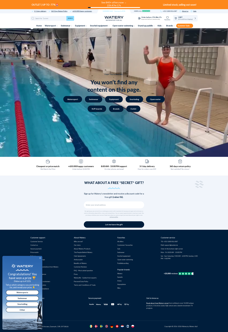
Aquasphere (121, 284)
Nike (118, 288)
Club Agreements (80, 256)
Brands (169, 25)
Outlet (133, 109)
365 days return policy (180, 166)
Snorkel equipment (99, 25)
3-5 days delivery (40, 11)
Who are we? (78, 241)
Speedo (120, 277)
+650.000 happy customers (81, 166)
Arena (119, 281)
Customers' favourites (125, 245)
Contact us (34, 245)
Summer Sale (184, 25)
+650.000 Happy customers (82, 11)
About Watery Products (82, 249)
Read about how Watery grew (157, 303)
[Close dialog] (40, 258)
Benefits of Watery (80, 263)
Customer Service (36, 241)
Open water (155, 99)
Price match (34, 252)
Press (76, 274)
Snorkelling (22, 304)
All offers (120, 241)
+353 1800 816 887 (170, 11)
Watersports (22, 292)
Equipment (80, 25)
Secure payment (36, 249)
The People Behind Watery (83, 252)
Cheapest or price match (47, 166)
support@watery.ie (171, 245)
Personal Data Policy (81, 281)
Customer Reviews (80, 267)
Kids (160, 25)
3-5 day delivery (147, 166)
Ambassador (78, 260)
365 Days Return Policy (59, 11)
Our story (77, 245)
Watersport (50, 25)
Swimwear (66, 25)
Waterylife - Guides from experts (85, 278)
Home (39, 25)
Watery (119, 273)
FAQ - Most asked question (83, 270)
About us (185, 11)
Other (22, 310)
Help (194, 11)
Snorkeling (134, 99)
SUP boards (97, 109)
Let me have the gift (114, 224)
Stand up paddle (145, 25)
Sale (118, 249)
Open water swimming (122, 25)
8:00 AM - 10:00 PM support (114, 166)
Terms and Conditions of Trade (84, 285)
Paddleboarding (122, 263)
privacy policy (114, 217)
